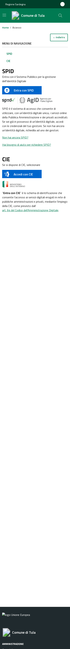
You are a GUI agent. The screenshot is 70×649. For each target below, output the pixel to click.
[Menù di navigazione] (4, 15)
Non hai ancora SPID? (15, 137)
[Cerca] (60, 15)
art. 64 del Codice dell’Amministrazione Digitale (30, 210)
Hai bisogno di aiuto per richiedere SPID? (26, 144)
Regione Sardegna (15, 4)
